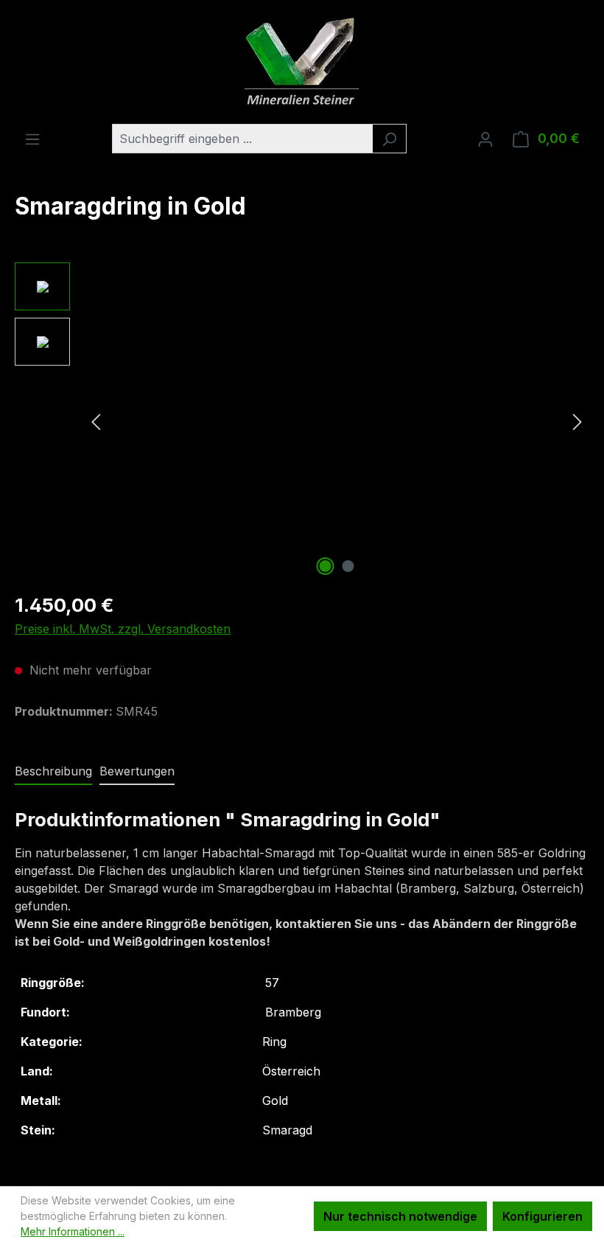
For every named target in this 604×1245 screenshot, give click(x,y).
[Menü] (32, 138)
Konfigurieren (542, 1216)
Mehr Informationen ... (72, 1231)
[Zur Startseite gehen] (302, 62)
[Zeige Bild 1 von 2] (325, 566)
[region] (302, 420)
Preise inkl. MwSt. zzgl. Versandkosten (123, 628)
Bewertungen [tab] (137, 771)
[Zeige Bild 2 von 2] (348, 566)
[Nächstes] (577, 421)
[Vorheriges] (96, 421)
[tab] (53, 771)
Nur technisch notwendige (400, 1216)
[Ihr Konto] (485, 138)
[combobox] (242, 138)
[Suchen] (389, 138)
